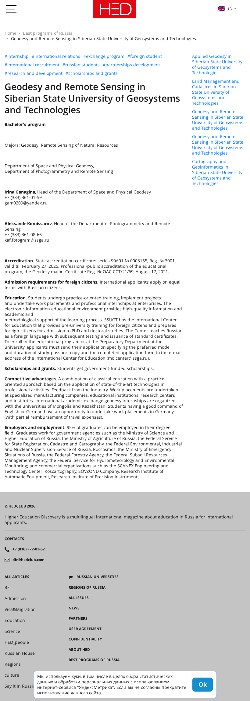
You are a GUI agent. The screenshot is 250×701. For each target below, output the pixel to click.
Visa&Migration (20, 609)
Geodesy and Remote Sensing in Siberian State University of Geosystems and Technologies (217, 120)
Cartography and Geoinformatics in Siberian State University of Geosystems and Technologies (217, 172)
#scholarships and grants (92, 73)
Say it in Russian (21, 686)
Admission (15, 598)
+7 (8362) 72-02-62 (28, 549)
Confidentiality (85, 639)
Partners (78, 618)
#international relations (56, 56)
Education (15, 620)
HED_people (17, 642)
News (74, 608)
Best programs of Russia (48, 33)
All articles (17, 576)
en (229, 8)
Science (12, 631)
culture (12, 675)
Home (10, 33)
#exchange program (103, 56)
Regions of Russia (87, 587)
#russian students (81, 65)
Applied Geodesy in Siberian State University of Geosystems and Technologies (217, 64)
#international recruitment (32, 65)
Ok (202, 684)
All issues (79, 597)
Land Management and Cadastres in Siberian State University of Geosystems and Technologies (216, 92)
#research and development (33, 73)
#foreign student (144, 56)
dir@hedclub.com (28, 559)
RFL (8, 587)
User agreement (85, 628)
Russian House (20, 653)
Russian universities (98, 576)
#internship (17, 56)
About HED (79, 649)
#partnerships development (131, 65)
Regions (13, 664)
